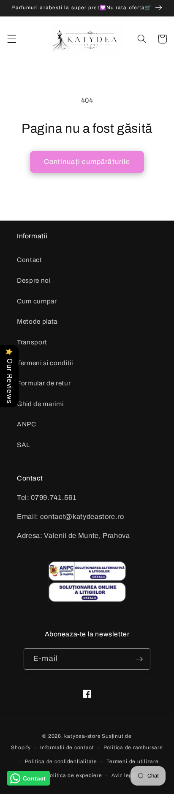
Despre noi (34, 280)
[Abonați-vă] (139, 659)
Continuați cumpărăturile (87, 161)
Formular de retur (44, 383)
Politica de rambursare (133, 747)
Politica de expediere (74, 775)
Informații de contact (67, 747)
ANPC (26, 424)
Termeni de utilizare (132, 761)
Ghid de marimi (40, 403)
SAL (23, 444)
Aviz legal (124, 775)
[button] (11, 39)
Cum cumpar (37, 301)
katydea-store (82, 736)
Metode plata (37, 321)
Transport (32, 342)
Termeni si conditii (45, 362)
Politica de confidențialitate (61, 761)
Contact (29, 259)
